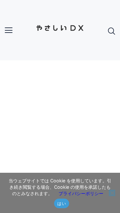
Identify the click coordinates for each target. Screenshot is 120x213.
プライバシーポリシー (81, 193)
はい (61, 203)
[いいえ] (112, 193)
